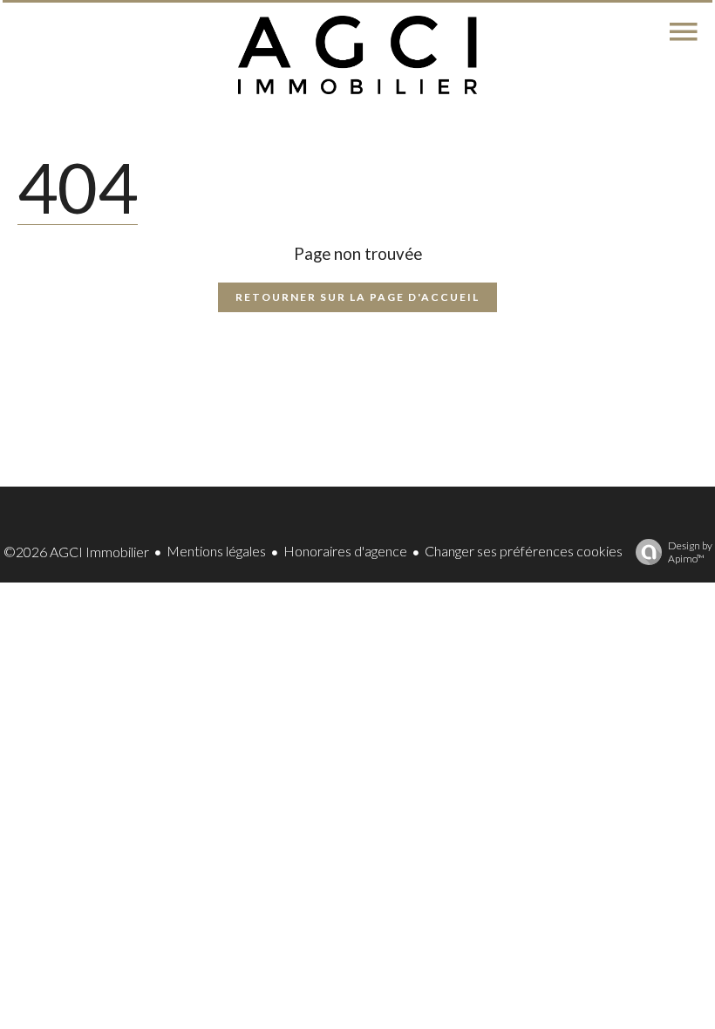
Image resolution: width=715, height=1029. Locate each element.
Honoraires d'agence (345, 550)
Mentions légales (216, 550)
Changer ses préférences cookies (524, 550)
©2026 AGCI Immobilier (76, 551)
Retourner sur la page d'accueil (357, 296)
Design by (690, 552)
